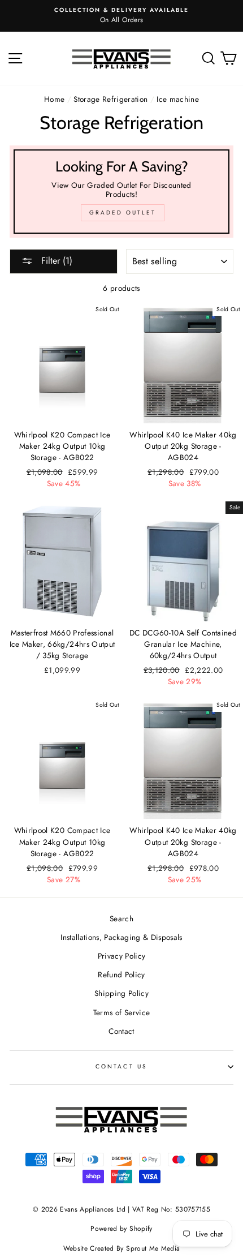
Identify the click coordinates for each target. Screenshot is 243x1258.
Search (121, 918)
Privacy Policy (122, 955)
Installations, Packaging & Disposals (121, 937)
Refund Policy (121, 974)
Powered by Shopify (121, 1228)
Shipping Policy (121, 993)
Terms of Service (121, 1012)
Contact (121, 1031)
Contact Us (121, 1066)
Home (54, 99)
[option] (121, 16)
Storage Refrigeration (110, 99)
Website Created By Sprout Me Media (121, 1248)
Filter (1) (55, 260)
